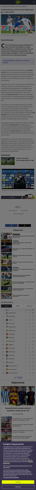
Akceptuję (17, 482)
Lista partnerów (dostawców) (11, 477)
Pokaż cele (18, 487)
